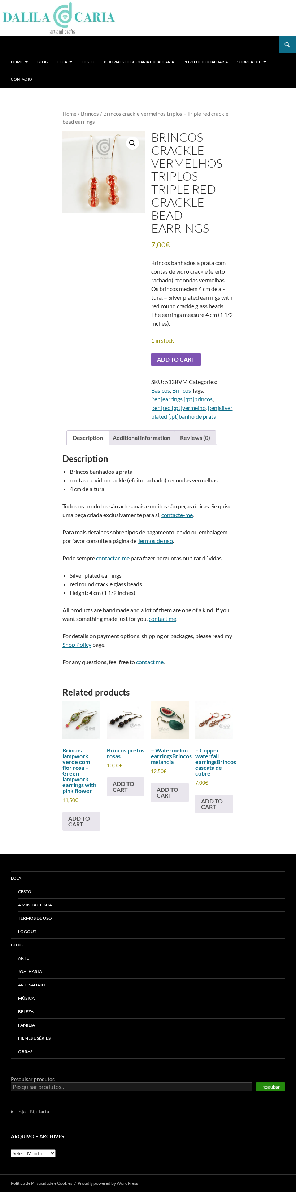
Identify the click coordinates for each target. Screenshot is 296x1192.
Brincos (90, 113)
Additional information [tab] (141, 437)
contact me (162, 618)
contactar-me (113, 558)
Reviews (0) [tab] (195, 437)
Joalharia (30, 971)
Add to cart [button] (79, 821)
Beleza (26, 1011)
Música (26, 998)
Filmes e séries (34, 1038)
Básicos (160, 390)
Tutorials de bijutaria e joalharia (138, 61)
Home (17, 61)
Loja (62, 61)
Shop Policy (76, 644)
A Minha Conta (35, 905)
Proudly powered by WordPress (108, 1183)
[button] (132, 143)
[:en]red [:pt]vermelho (178, 407)
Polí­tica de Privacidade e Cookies (41, 1183)
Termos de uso (155, 540)
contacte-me (177, 514)
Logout (27, 931)
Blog (42, 61)
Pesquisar (270, 1087)
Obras (25, 1051)
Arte (23, 958)
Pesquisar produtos (33, 1079)
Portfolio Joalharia (205, 61)
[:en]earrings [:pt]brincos (182, 399)
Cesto (88, 61)
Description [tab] (88, 437)
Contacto (21, 79)
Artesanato (31, 985)
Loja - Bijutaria (32, 1111)
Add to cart (176, 359)
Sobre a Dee (249, 61)
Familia (26, 1025)
